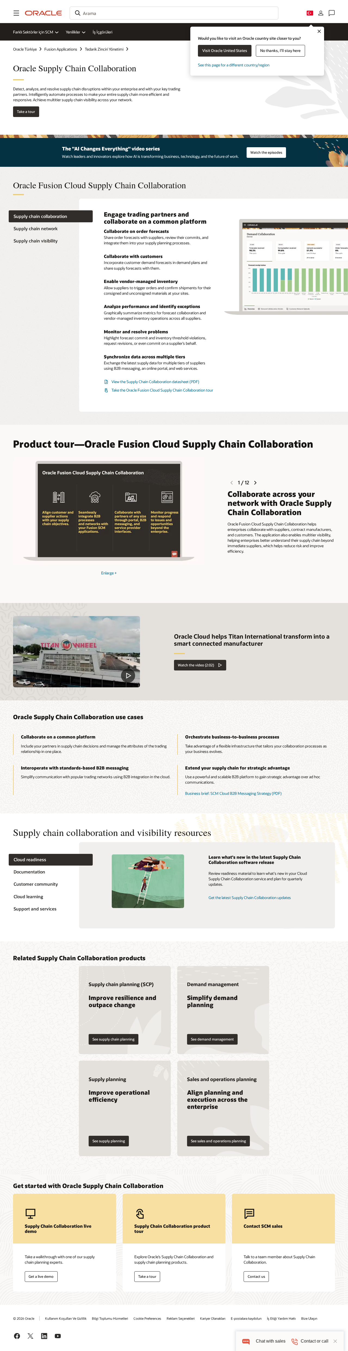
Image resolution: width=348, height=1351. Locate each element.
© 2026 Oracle (23, 1318)
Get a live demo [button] (41, 1276)
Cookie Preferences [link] (147, 1318)
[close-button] (335, 1341)
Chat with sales (270, 1341)
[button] (16, 13)
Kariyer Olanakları (212, 1318)
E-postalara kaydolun (246, 1318)
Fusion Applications (60, 49)
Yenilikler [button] (73, 32)
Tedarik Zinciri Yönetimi (104, 49)
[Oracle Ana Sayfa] (43, 13)
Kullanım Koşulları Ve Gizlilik (65, 1318)
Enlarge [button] (109, 573)
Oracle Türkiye (25, 49)
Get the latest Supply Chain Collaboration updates (250, 897)
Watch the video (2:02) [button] (196, 665)
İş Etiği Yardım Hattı (281, 1318)
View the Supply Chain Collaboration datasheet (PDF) (155, 381)
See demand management (212, 1039)
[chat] (246, 1341)
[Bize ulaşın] (331, 13)
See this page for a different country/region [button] (233, 64)
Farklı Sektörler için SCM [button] (33, 32)
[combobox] (174, 13)
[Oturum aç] (321, 13)
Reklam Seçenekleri (181, 1318)
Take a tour (26, 111)
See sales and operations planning (218, 1141)
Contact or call (314, 1341)
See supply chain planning (113, 1039)
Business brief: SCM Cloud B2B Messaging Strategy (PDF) (233, 793)
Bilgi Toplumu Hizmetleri (110, 1318)
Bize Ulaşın (309, 1318)
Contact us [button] (256, 1276)
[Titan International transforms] (76, 651)
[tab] (51, 216)
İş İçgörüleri (102, 32)
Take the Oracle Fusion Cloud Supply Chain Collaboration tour (162, 390)
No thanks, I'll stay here (280, 50)
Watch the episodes (266, 152)
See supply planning (108, 1141)
